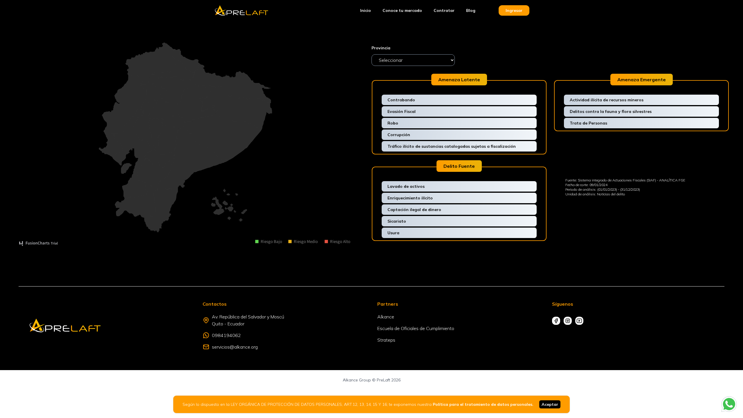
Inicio (365, 10)
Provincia (381, 48)
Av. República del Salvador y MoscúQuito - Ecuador (248, 320)
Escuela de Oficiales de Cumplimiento (415, 328)
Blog (470, 10)
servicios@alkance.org (235, 347)
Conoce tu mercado (402, 10)
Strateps (386, 340)
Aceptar (550, 404)
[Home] (241, 10)
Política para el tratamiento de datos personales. (483, 404)
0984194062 (226, 335)
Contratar (444, 10)
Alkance (385, 317)
